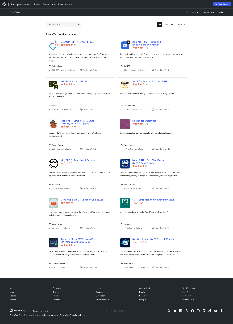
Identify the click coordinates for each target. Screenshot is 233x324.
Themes (56, 292)
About (12, 288)
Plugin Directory (16, 12)
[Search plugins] (79, 24)
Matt (185, 292)
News (12, 292)
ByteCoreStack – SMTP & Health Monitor (153, 239)
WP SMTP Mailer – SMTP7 (74, 81)
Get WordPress (221, 4)
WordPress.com (190, 288)
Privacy (13, 300)
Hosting (13, 296)
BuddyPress (188, 300)
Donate (143, 296)
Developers (101, 296)
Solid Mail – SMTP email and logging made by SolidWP (146, 43)
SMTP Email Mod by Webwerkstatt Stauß (153, 199)
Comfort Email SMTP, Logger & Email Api (82, 199)
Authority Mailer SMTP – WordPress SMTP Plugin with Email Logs (79, 240)
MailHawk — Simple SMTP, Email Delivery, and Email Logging (77, 122)
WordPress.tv (102, 300)
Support (99, 292)
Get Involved (144, 288)
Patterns (56, 300)
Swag (142, 300)
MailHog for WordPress (144, 120)
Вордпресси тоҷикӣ (40, 311)
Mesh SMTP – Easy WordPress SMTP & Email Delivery (148, 161)
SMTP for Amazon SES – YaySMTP (150, 81)
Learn (98, 288)
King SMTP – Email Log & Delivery (78, 160)
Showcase (57, 288)
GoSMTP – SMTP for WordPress (77, 42)
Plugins (56, 296)
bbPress (187, 296)
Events (142, 292)
